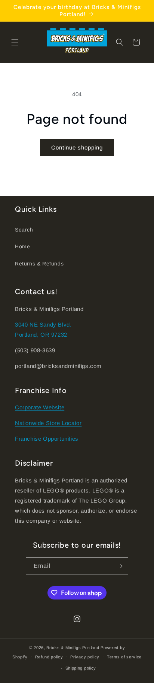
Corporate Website (39, 407)
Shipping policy (80, 668)
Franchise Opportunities (46, 438)
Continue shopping (77, 147)
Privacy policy (84, 657)
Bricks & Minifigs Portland (72, 647)
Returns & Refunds (39, 264)
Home (22, 246)
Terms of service (124, 657)
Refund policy (49, 657)
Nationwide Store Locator (48, 423)
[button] (15, 42)
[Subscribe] (119, 566)
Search (24, 230)
